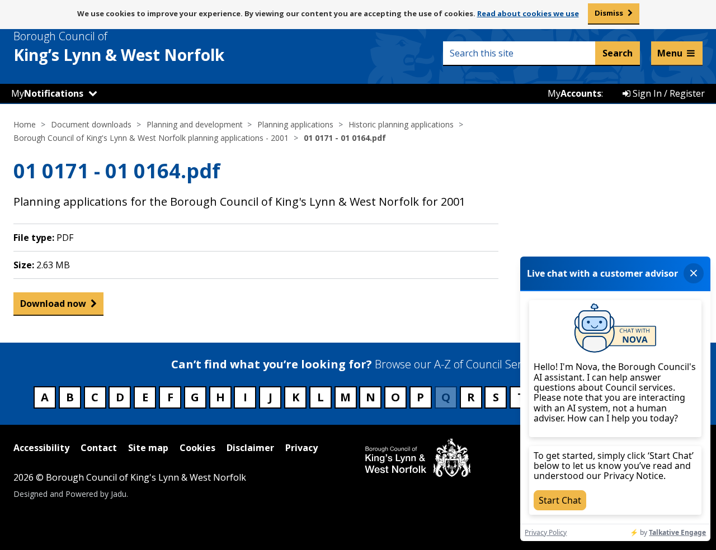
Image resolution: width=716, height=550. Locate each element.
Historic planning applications (401, 124)
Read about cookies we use (528, 13)
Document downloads (91, 124)
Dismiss (609, 13)
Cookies (197, 448)
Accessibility (41, 448)
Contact (99, 448)
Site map (148, 448)
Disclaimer (250, 448)
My (47, 93)
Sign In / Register (667, 93)
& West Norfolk (118, 47)
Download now (53, 303)
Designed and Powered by (69, 494)
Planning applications (295, 124)
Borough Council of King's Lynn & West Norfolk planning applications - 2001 (151, 137)
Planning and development (195, 124)
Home (24, 124)
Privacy (301, 448)
